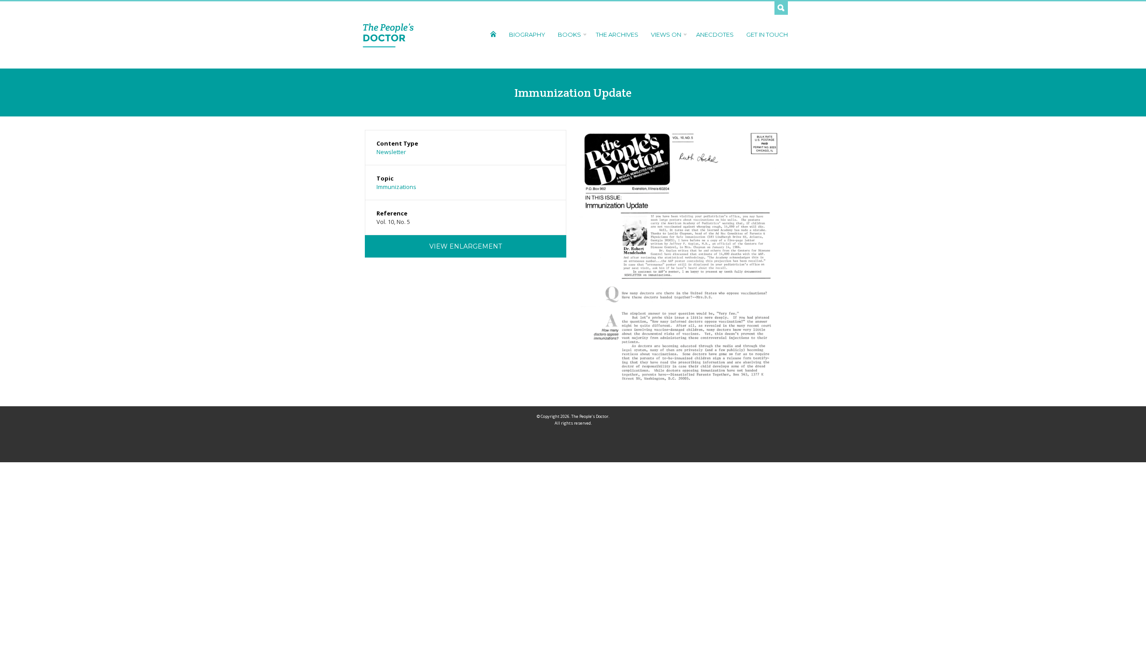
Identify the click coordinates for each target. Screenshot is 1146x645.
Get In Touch (767, 34)
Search (781, 8)
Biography (527, 34)
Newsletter (391, 152)
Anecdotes (715, 34)
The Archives (617, 34)
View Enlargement (465, 246)
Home (493, 33)
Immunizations (396, 187)
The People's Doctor (388, 35)
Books (569, 34)
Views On (666, 34)
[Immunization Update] (680, 260)
